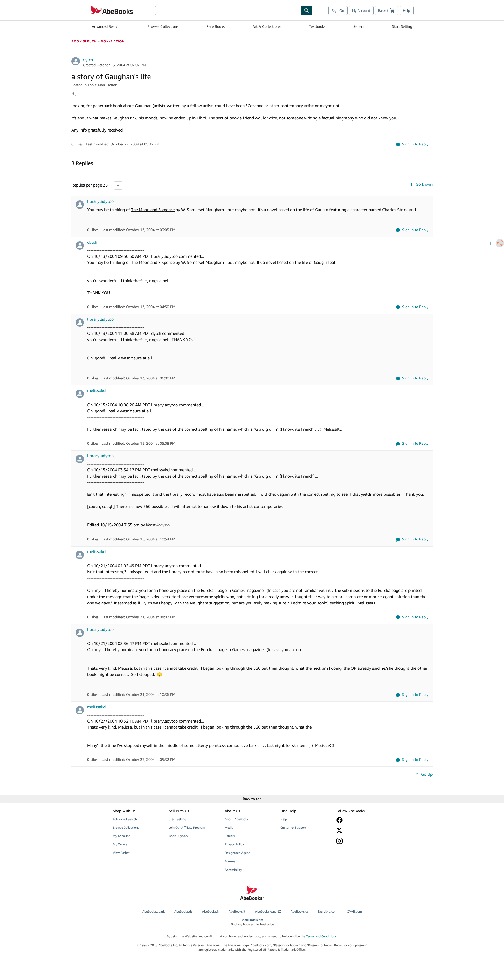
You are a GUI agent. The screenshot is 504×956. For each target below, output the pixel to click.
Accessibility (233, 870)
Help (406, 10)
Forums (230, 861)
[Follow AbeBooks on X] (360, 830)
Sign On (338, 10)
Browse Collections (162, 26)
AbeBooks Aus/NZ (268, 911)
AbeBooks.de (183, 911)
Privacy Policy (234, 844)
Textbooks (317, 26)
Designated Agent (237, 853)
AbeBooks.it (237, 911)
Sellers (358, 26)
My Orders (120, 844)
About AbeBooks (236, 819)
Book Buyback (178, 836)
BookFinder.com (252, 922)
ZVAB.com (354, 911)
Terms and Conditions (321, 936)
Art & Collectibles (267, 26)
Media (229, 827)
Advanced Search (105, 26)
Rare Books (215, 26)
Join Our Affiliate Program (187, 827)
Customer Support (293, 827)
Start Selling (402, 26)
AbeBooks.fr (210, 911)
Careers (230, 836)
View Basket (121, 853)
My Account (361, 10)
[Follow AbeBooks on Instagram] (360, 841)
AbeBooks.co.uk (153, 911)
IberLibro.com (328, 911)
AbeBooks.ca (299, 911)
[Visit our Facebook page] (360, 820)
